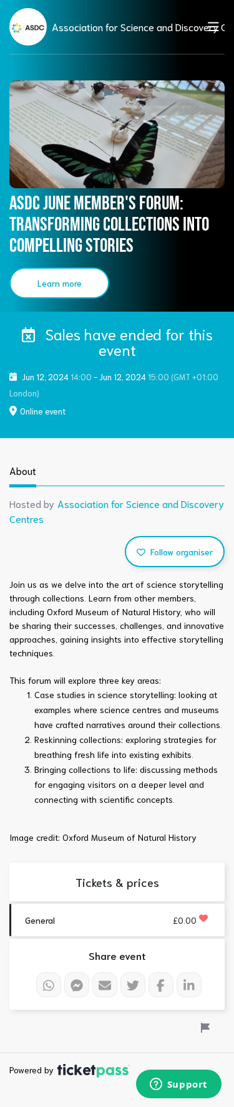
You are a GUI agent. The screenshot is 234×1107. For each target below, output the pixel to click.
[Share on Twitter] (132, 984)
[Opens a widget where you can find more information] (178, 1085)
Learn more (59, 283)
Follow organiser (180, 551)
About (22, 470)
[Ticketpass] (93, 1069)
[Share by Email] (104, 984)
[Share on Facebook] (161, 984)
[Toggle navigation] (209, 26)
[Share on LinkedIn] (189, 984)
